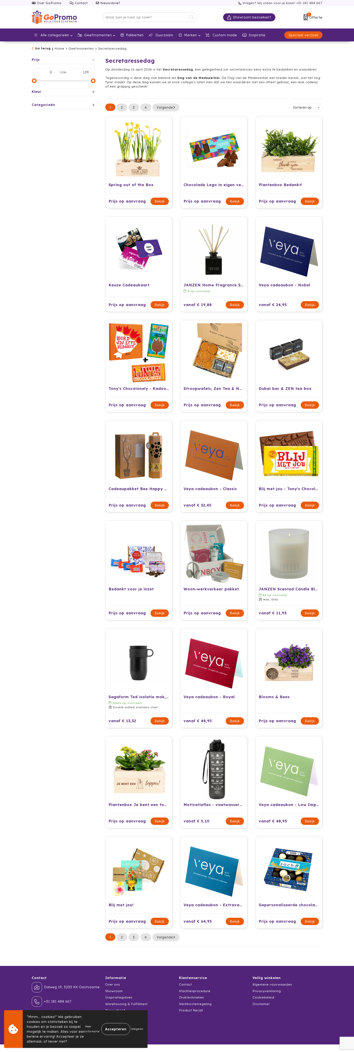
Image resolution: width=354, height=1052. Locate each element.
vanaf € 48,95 (198, 720)
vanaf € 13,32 (122, 720)
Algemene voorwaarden (272, 984)
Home (59, 48)
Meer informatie (92, 1029)
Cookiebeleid (263, 997)
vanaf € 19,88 (198, 304)
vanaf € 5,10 (197, 821)
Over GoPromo (48, 3)
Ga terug (43, 48)
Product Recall (191, 1010)
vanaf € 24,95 (273, 304)
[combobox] (145, 17)
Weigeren (137, 1028)
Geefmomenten (98, 35)
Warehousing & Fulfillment (126, 1004)
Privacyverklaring (267, 991)
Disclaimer (261, 1004)
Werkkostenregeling (195, 1004)
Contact (81, 3)
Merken (190, 35)
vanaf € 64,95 (198, 921)
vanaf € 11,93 (273, 613)
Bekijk (160, 201)
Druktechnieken (191, 997)
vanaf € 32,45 (198, 505)
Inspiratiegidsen (118, 997)
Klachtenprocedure (194, 991)
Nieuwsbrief (109, 3)
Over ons (112, 984)
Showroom (114, 991)
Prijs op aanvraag (127, 201)
